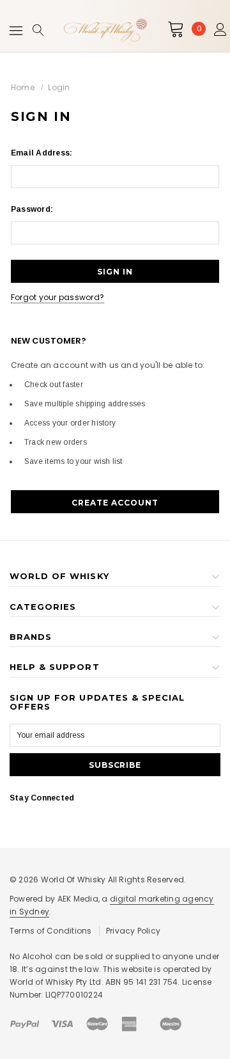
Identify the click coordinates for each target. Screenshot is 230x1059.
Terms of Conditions (51, 930)
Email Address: (41, 152)
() (199, 28)
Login (59, 87)
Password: (32, 209)
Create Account (115, 502)
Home (22, 87)
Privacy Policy (133, 930)
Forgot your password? (57, 297)
